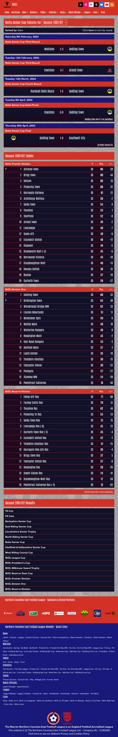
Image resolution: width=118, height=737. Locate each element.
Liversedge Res (31, 426)
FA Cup (9, 510)
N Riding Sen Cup (47, 651)
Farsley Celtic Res (33, 402)
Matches (33, 12)
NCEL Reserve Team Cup (19, 573)
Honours (75, 693)
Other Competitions (61, 637)
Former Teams (53, 679)
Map (31, 679)
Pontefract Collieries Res (37, 485)
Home (7, 12)
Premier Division (32, 637)
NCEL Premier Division (17, 163)
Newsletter (84, 693)
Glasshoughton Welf (34, 263)
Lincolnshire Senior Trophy (20, 531)
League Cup (98, 648)
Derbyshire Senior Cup (18, 521)
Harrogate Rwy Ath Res (36, 449)
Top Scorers (8, 669)
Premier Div (44, 648)
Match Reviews (77, 637)
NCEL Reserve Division (17, 391)
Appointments (23, 686)
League (86, 12)
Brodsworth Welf (32, 251)
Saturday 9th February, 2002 (22, 36)
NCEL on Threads (61, 700)
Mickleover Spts (32, 318)
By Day (17, 648)
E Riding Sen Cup (15, 651)
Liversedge (29, 228)
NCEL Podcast (99, 637)
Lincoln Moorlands (33, 312)
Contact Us (37, 693)
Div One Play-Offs (84, 648)
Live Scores (15, 12)
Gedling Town (76, 49)
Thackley (28, 210)
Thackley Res (30, 408)
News (24, 12)
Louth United (30, 353)
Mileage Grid (40, 679)
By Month (33, 648)
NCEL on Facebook (45, 700)
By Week (24, 648)
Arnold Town (76, 70)
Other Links (19, 704)
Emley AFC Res (31, 397)
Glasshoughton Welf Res (37, 479)
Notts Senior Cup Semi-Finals (22, 105)
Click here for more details (98, 492)
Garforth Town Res (33, 432)
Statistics (52, 12)
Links (95, 12)
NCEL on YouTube (93, 700)
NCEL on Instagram (27, 700)
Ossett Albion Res (33, 473)
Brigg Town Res (32, 455)
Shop (103, 12)
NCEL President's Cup (17, 562)
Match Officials (74, 12)
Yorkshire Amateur (34, 359)
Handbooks (54, 693)
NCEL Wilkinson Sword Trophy (22, 568)
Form (22, 662)
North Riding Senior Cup (19, 536)
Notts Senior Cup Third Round (22, 41)
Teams (62, 12)
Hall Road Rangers (34, 341)
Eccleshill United (33, 239)
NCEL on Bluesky (77, 700)
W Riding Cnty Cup (90, 651)
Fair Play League (21, 669)
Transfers (88, 637)
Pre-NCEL (95, 693)
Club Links (8, 704)
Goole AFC (29, 234)
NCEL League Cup (15, 557)
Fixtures (13, 637)
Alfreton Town (31, 169)
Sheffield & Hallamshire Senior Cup (25, 547)
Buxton (27, 275)
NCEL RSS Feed (108, 700)
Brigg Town (29, 175)
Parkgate (28, 371)
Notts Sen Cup (62, 651)
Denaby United (31, 269)
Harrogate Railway (34, 193)
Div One (72, 648)
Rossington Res (32, 467)
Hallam (27, 181)
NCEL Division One (15, 289)
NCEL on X (13, 700)
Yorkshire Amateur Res (36, 444)
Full (4, 662)
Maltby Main (30, 324)
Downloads (65, 693)
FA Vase (9, 516)
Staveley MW (30, 377)
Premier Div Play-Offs (59, 648)
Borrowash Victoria (34, 257)
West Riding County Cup (19, 552)
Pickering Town (32, 187)
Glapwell (28, 245)
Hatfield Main (31, 347)
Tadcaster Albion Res (35, 461)
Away (16, 662)
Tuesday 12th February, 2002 (22, 57)
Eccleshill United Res (35, 438)
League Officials (9, 693)
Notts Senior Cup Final (18, 130)
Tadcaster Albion (33, 365)
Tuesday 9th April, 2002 (18, 100)
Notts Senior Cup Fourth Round (23, 84)
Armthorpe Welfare (34, 198)
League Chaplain (24, 693)
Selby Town (29, 204)
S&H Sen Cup (75, 651)
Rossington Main (33, 336)
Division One (46, 637)
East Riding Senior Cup (18, 526)
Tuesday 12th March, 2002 (20, 78)
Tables (42, 12)
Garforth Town (31, 281)
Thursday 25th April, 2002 (20, 125)
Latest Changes (9, 686)
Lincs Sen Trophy (31, 651)
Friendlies (103, 651)
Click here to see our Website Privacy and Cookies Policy (59, 733)
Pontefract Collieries (35, 383)
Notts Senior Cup (15, 542)
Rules (45, 693)
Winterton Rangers (34, 330)
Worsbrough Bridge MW (36, 306)
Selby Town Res (32, 420)
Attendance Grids (16, 655)
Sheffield (28, 216)
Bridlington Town (33, 300)
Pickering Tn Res (32, 414)
